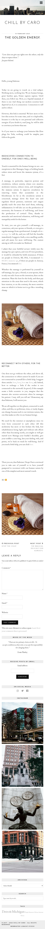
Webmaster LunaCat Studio (22, 926)
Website (5, 612)
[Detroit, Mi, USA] (22, 809)
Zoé (19, 263)
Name (4, 593)
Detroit (7, 911)
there (31, 382)
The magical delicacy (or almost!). (36, 547)
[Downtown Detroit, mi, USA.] (22, 851)
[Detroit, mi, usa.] (22, 766)
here (14, 382)
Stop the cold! (10, 545)
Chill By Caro (22, 23)
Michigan (18, 911)
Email (4, 603)
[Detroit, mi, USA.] (22, 723)
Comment (6, 568)
